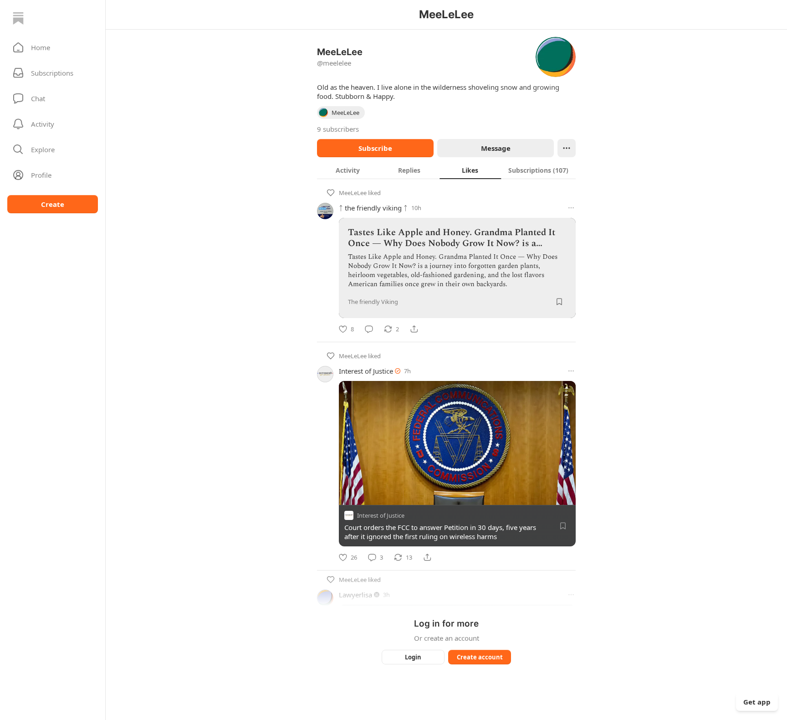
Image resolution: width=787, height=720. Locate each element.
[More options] (571, 208)
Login (413, 657)
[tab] (347, 170)
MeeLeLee (353, 193)
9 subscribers (338, 129)
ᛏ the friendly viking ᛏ (373, 207)
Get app (757, 701)
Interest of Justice (366, 370)
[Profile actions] (566, 148)
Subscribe (375, 148)
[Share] (414, 329)
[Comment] (369, 329)
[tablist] (446, 170)
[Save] (559, 301)
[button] (52, 47)
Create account (480, 657)
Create (52, 204)
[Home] (18, 18)
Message (496, 148)
